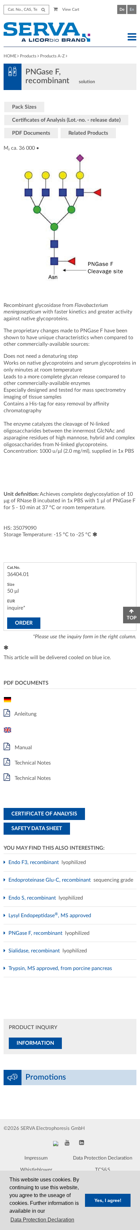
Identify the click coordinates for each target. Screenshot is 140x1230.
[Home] (53, 33)
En (132, 9)
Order (24, 623)
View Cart (70, 9)
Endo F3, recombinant (34, 862)
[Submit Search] (43, 9)
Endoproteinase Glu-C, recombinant (50, 880)
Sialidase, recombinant (35, 950)
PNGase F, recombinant (36, 933)
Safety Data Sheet (36, 828)
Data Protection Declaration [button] (42, 1219)
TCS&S (102, 1169)
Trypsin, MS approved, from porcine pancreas (61, 968)
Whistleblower (36, 1169)
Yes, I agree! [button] (107, 1200)
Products (28, 56)
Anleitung (24, 714)
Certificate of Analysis (44, 813)
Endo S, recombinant (33, 898)
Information (35, 1043)
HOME (10, 56)
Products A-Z (52, 56)
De (121, 9)
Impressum (36, 1158)
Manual (22, 747)
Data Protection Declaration (102, 1158)
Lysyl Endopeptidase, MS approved (50, 915)
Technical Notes (32, 763)
